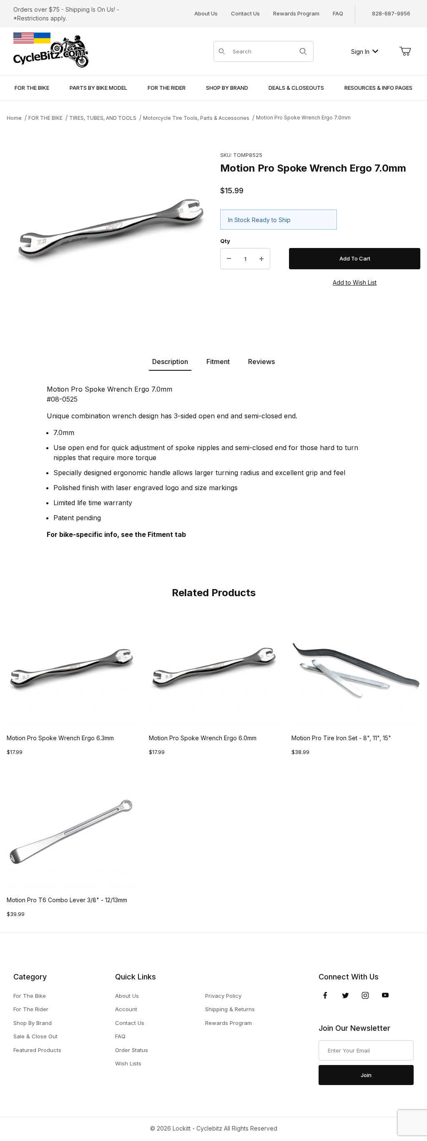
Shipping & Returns (230, 1009)
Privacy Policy (223, 995)
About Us (206, 13)
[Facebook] (325, 995)
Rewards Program (296, 13)
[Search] (303, 51)
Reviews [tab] (261, 361)
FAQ (338, 13)
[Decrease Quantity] (229, 258)
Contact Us (245, 13)
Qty (225, 241)
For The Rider (30, 1009)
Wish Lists (128, 1063)
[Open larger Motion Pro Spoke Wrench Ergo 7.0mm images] (111, 231)
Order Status (131, 1050)
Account (126, 1009)
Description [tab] (170, 361)
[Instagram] (365, 995)
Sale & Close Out (35, 1036)
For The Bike (29, 995)
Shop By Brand (32, 1023)
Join (366, 1075)
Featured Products (37, 1050)
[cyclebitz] (50, 50)
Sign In (360, 51)
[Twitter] (345, 995)
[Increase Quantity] (261, 258)
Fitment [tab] (218, 361)
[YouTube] (385, 995)
